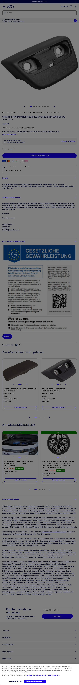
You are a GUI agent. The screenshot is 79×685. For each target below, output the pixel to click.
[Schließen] (76, 667)
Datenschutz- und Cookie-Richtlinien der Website (43, 675)
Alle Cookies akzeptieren (35, 681)
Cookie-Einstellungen (15, 681)
